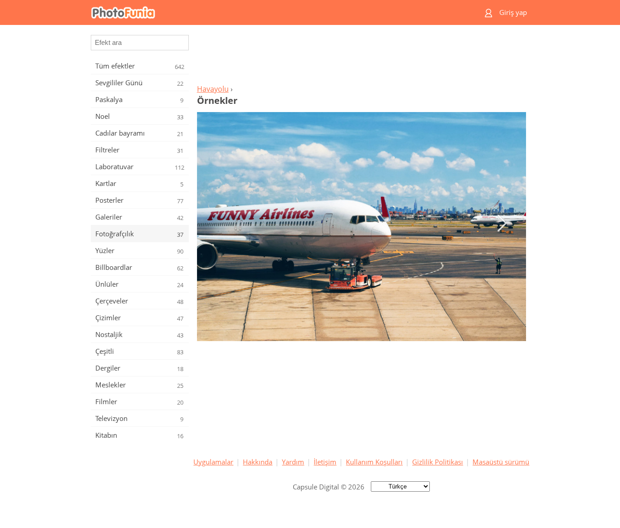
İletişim (325, 461)
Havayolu (213, 89)
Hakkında (257, 461)
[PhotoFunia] (275, 12)
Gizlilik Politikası (437, 461)
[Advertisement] (361, 57)
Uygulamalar (213, 461)
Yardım (293, 461)
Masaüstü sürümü (500, 461)
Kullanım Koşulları (374, 461)
